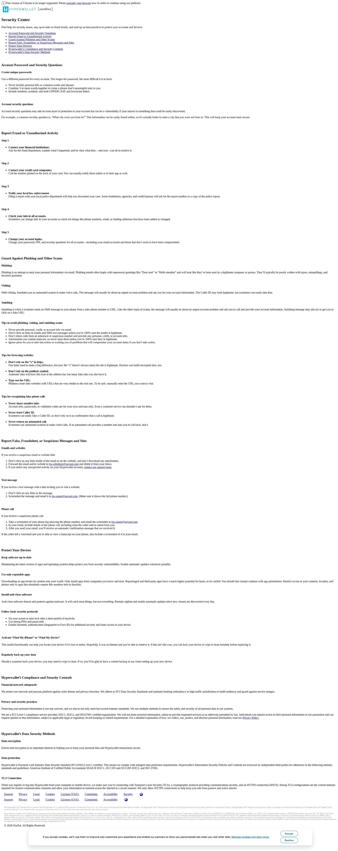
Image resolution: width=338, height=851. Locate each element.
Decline (289, 840)
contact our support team (97, 467)
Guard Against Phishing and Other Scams (31, 39)
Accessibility (110, 794)
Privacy (23, 794)
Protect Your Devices (20, 45)
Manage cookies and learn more (250, 836)
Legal (36, 794)
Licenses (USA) (70, 794)
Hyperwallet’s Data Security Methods (29, 52)
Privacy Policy (251, 717)
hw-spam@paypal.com (64, 496)
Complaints (91, 794)
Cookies (50, 794)
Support (8, 794)
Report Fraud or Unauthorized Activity (30, 36)
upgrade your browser (79, 3)
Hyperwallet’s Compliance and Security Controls (35, 48)
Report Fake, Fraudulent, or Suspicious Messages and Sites (41, 42)
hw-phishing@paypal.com (64, 464)
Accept (289, 833)
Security (128, 794)
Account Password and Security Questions (32, 33)
